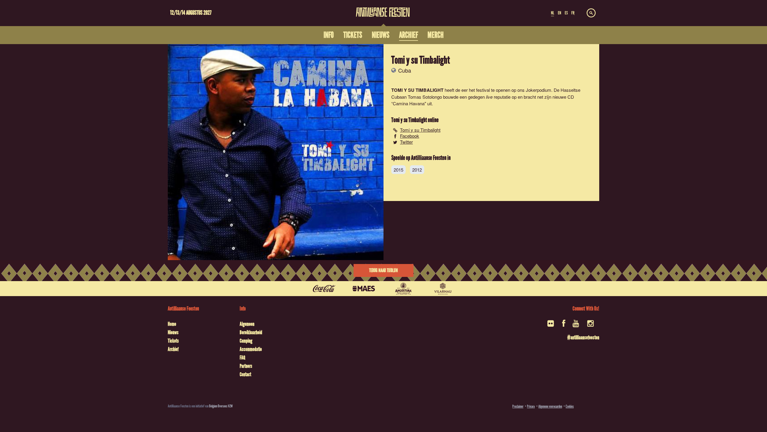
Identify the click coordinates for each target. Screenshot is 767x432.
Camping (246, 341)
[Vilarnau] (443, 289)
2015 (398, 169)
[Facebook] (563, 325)
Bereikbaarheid (251, 332)
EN (559, 13)
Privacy (531, 406)
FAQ (242, 357)
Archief (173, 349)
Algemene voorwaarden (550, 406)
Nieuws (173, 332)
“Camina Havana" (408, 103)
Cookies (570, 406)
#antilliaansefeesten (583, 337)
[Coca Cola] (324, 289)
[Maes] (364, 289)
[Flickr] (551, 325)
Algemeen (247, 324)
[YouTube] (576, 325)
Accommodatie (251, 349)
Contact (245, 374)
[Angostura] (403, 289)
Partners (246, 366)
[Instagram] (591, 325)
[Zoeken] (591, 13)
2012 (417, 169)
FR (572, 13)
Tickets (173, 341)
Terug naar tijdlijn (383, 270)
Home (172, 324)
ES (566, 13)
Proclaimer (517, 406)
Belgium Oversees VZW (221, 406)
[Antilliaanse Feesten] (383, 8)
